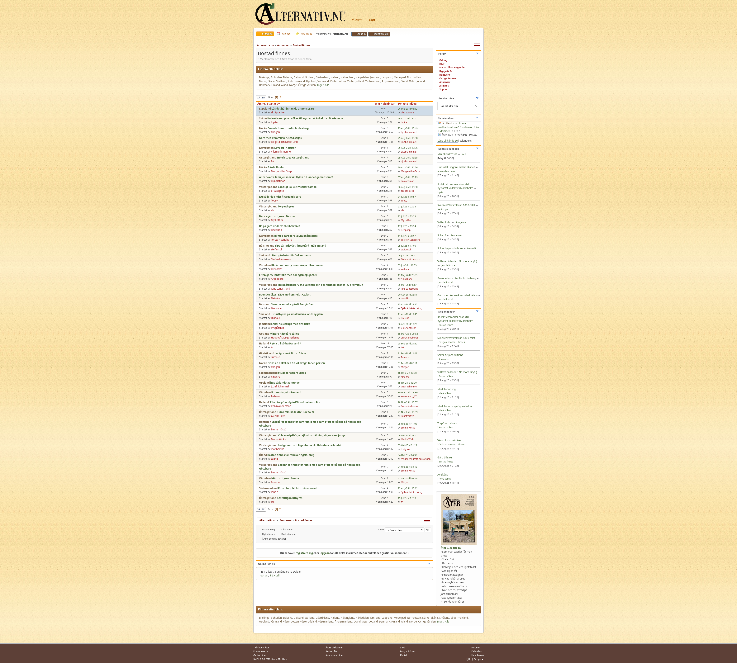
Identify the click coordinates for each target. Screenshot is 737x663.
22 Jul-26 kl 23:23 (407, 216)
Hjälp (468, 659)
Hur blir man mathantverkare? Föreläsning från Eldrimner (458, 127)
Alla (327, 85)
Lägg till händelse (447, 140)
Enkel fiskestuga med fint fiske (290, 324)
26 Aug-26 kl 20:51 (408, 118)
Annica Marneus (446, 171)
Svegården (277, 327)
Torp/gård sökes (447, 423)
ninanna (275, 376)
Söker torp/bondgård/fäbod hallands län (294, 402)
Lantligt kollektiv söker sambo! (297, 187)
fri (272, 161)
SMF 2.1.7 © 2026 (261, 659)
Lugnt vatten (407, 416)
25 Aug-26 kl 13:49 (408, 128)
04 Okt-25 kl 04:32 (407, 455)
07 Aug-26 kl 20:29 (408, 177)
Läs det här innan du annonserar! (292, 108)
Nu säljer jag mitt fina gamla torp (280, 196)
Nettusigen (443, 209)
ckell (276, 575)
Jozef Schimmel (280, 386)
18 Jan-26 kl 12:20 (407, 373)
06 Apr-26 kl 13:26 (407, 324)
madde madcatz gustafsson (415, 459)
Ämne (261, 103)
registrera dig (304, 553)
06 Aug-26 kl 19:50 (408, 187)
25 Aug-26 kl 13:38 (408, 138)
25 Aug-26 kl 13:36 (408, 147)
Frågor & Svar (407, 651)
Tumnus (275, 357)
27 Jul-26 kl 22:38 (407, 206)
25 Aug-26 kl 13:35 (408, 157)
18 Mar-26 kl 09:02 (408, 333)
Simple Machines (279, 659)
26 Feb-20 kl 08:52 (407, 108)
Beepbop (276, 230)
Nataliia (275, 298)
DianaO (275, 318)
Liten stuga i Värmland (286, 392)
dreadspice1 (278, 190)
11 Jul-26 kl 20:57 (407, 236)
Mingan (275, 132)
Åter (372, 19)
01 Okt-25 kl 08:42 (407, 466)
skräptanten (278, 112)
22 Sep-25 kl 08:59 (407, 478)
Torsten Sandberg (281, 239)
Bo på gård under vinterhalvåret (279, 226)
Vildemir (405, 269)
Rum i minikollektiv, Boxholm (295, 412)
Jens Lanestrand (280, 288)
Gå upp (261, 509)
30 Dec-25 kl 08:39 (408, 392)
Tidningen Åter (261, 647)
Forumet (475, 647)
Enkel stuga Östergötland (293, 157)
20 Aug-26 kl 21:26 (408, 167)
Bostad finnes (446, 325)
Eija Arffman (278, 181)
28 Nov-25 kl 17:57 (408, 402)
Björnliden (277, 308)
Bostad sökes (446, 376)
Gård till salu (276, 167)
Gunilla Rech (278, 416)
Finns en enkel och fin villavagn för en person (296, 363)
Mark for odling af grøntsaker (454, 406)
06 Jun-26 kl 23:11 (407, 255)
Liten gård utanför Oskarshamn (291, 255)
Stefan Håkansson (281, 259)
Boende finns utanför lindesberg (288, 128)
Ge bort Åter (260, 655)
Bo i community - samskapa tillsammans (297, 265)
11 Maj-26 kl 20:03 (407, 275)
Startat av (273, 103)
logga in (325, 553)
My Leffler (277, 220)
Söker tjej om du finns (450, 248)
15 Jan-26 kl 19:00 (407, 382)
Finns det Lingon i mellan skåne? (456, 167)
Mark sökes (445, 393)
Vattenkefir (444, 222)
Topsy (274, 200)
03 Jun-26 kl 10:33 (407, 265)
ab (272, 210)
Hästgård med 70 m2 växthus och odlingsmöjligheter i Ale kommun (320, 285)
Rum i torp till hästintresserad (297, 488)
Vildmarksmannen (281, 151)
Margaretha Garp (281, 171)
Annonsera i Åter (335, 655)
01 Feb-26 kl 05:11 (407, 363)
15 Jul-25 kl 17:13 (407, 498)
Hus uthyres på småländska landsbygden (297, 314)
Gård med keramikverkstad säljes (280, 138)
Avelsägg (442, 474)
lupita (274, 122)
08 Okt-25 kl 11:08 (407, 423)
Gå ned (261, 97)
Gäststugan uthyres (289, 498)
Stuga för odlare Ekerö (292, 373)
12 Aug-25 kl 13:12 (408, 488)
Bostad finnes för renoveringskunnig (290, 455)
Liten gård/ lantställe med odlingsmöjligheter (288, 275)
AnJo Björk (277, 279)
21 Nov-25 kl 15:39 (408, 412)
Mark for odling (446, 389)
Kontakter (444, 359)
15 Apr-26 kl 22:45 (407, 304)
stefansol (276, 249)
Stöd (402, 647)
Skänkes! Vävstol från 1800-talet (456, 205)
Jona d (274, 492)
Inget (320, 85)
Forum (357, 19)
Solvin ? (442, 235)
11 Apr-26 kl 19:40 (407, 314)
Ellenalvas (276, 269)
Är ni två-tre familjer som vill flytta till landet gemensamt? (296, 177)
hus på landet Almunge (285, 382)
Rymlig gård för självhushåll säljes (296, 236)
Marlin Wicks (278, 439)
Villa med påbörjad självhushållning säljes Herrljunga (311, 435)
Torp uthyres (286, 206)
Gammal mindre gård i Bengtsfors (292, 304)
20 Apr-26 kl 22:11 (407, 294)
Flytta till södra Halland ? (285, 343)
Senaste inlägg (407, 103)
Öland (274, 459)
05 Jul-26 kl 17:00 (407, 245)
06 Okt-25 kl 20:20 (407, 435)
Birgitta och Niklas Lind (284, 142)
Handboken (477, 655)
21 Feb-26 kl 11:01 (407, 353)
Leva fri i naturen (285, 147)
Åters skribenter (334, 647)
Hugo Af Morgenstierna (285, 337)
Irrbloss (275, 396)
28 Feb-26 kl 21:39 (407, 343)
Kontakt (404, 655)
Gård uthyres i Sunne (285, 478)
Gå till (381, 529)
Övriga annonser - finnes (452, 342)
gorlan (264, 575)
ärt (272, 347)
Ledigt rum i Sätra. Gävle (290, 353)
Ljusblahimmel (408, 132)
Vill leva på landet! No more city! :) (457, 261)
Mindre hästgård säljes (284, 333)
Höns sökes (445, 478)
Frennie (275, 482)
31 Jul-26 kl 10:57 (407, 196)
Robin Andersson (281, 406)
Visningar (389, 103)
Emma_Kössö (278, 429)
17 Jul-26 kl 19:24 (407, 226)
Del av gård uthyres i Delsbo (277, 216)
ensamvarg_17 (409, 396)
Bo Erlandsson (408, 327)
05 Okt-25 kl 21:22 (407, 445)
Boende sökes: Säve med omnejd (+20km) (285, 294)
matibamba (277, 449)
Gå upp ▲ (479, 659)
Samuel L (471, 248)
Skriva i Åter (332, 651)
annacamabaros (409, 337)
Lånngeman (460, 222)
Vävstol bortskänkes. (449, 440)
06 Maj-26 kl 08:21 (407, 285)
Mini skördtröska (447, 154)
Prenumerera (260, 651)
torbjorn (405, 449)
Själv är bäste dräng (411, 308)
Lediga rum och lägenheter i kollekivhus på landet (309, 445)
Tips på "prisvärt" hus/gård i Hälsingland (300, 245)
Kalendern (476, 651)
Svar (377, 103)
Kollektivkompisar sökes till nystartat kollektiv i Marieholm (305, 118)
